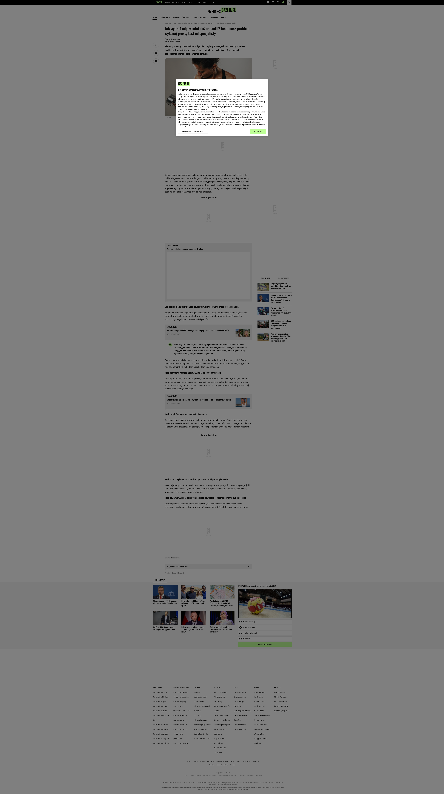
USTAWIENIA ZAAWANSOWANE (193, 131)
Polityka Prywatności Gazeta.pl (246, 125)
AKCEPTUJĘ (258, 131)
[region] (222, 107)
